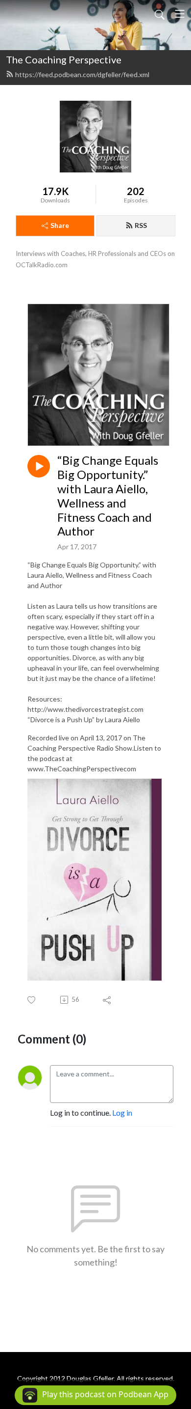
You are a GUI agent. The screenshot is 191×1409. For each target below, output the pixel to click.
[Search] (159, 14)
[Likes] (32, 1000)
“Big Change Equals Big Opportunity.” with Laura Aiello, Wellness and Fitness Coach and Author (107, 495)
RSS (141, 225)
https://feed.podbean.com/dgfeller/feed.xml (82, 74)
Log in (122, 1112)
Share (59, 225)
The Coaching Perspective (63, 59)
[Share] (107, 999)
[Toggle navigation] (179, 13)
